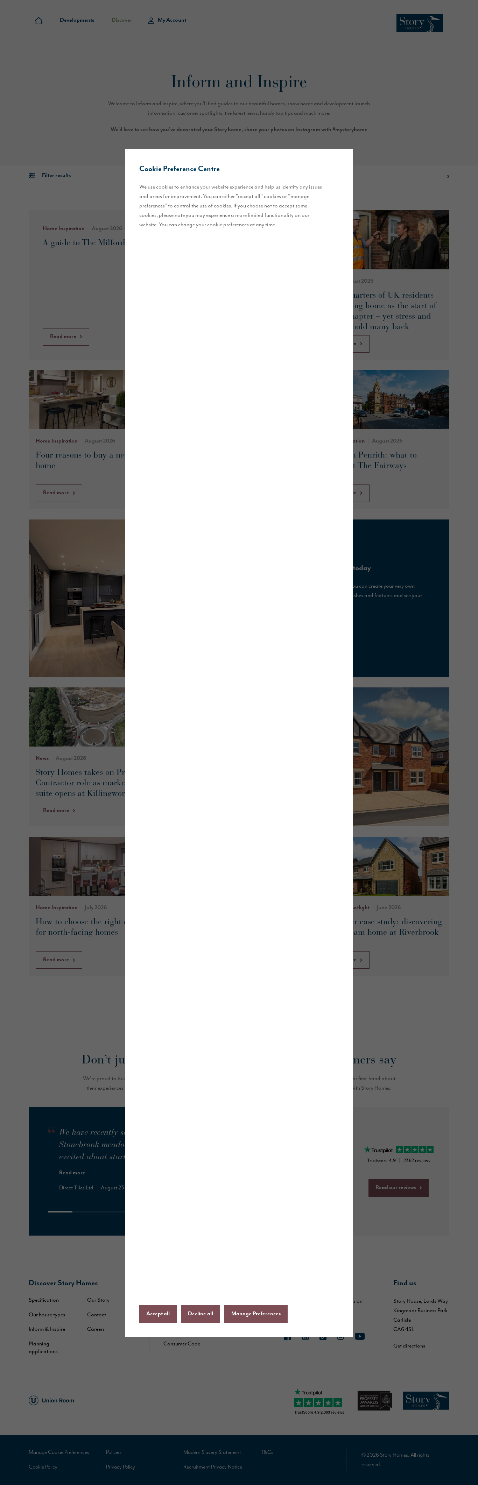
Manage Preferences (256, 1314)
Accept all (158, 1314)
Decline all (200, 1314)
